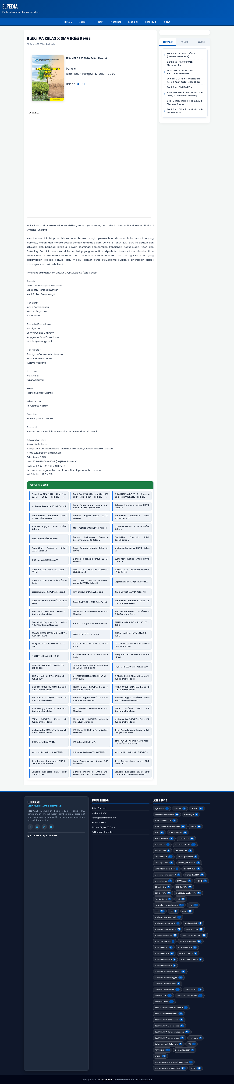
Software (195, 1038)
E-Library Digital (99, 813)
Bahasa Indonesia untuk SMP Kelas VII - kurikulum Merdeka (132, 773)
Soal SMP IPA (193, 989)
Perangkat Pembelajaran (104, 817)
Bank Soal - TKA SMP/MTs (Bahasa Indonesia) (181, 55)
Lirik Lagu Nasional (188, 863)
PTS (173, 911)
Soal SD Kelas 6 (187, 953)
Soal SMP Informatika (167, 989)
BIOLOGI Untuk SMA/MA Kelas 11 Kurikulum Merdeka (49, 688)
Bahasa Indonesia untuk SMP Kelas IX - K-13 (49, 773)
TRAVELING (162, 1050)
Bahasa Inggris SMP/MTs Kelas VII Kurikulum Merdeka (90, 699)
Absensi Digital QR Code (103, 827)
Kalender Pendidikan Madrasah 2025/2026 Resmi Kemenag (185, 94)
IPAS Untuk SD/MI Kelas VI (45, 560)
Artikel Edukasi (99, 808)
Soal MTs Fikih (193, 923)
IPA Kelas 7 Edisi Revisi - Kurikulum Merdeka (90, 613)
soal (186, 911)
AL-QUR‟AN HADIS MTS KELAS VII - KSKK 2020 (90, 677)
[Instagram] (44, 827)
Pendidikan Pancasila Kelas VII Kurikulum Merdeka (132, 602)
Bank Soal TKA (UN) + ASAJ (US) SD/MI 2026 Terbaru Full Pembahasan (49, 495)
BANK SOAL (51, 835)
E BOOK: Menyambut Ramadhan (90, 623)
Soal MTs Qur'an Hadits (167, 929)
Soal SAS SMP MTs (190, 941)
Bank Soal (133, 22)
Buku (159, 832)
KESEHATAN (186, 838)
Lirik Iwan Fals (183, 850)
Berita (195, 826)
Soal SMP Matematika (189, 995)
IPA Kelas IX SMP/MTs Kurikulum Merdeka (90, 731)
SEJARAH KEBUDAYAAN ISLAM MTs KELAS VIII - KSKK (132, 645)
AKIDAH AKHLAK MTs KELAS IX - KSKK (132, 634)
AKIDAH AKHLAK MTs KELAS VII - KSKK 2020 (49, 677)
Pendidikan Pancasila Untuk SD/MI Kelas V (132, 538)
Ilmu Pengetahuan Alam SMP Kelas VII (132, 762)
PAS (180, 899)
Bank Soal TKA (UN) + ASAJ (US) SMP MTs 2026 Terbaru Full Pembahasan (90, 495)
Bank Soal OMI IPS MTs (179, 87)
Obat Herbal (162, 887)
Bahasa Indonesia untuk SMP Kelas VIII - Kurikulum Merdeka (90, 773)
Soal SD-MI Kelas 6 (165, 965)
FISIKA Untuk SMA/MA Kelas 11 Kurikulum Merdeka (90, 688)
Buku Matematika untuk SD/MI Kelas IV (132, 560)
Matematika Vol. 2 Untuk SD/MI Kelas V (132, 528)
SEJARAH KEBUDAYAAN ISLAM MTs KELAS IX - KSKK (49, 634)
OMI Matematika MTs (188, 893)
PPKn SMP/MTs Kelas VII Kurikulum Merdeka (49, 720)
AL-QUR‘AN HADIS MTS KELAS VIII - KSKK (132, 656)
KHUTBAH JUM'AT (185, 844)
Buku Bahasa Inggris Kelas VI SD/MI (90, 549)
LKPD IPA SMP (191, 869)
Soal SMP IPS (163, 995)
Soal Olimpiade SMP (193, 935)
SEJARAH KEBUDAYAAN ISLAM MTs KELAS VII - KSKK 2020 (90, 667)
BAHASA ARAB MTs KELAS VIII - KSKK (90, 645)
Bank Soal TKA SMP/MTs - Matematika (181, 63)
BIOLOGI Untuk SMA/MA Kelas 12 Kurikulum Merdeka (132, 677)
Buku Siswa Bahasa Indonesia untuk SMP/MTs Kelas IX (90, 582)
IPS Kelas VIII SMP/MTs (43, 742)
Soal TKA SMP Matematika (169, 1038)
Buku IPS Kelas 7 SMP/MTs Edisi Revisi (49, 602)
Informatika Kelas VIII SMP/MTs (131, 752)
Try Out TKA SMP (184, 1050)
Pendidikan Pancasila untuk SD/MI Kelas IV (132, 517)
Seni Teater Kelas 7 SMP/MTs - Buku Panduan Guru (132, 613)
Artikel (83, 22)
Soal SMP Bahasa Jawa (167, 983)
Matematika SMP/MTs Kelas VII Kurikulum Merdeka (49, 731)
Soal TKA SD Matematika (168, 1013)
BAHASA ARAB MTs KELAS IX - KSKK (132, 623)
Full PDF (81, 84)
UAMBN (160, 1056)
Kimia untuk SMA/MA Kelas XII (130, 592)
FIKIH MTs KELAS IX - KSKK (86, 634)
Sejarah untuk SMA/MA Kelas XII (48, 592)
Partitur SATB (162, 899)
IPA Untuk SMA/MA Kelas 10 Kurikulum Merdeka (49, 699)
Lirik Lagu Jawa (163, 863)
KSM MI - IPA (162, 850)
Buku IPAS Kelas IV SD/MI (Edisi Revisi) (49, 582)
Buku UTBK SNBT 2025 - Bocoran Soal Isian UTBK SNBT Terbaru (132, 495)
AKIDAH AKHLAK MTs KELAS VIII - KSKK (90, 656)
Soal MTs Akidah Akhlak (167, 917)
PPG (193, 905)
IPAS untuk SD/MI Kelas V (45, 538)
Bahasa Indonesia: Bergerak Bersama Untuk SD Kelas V (90, 538)
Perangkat (115, 22)
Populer (169, 41)
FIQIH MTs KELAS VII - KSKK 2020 (131, 667)
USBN (195, 1068)
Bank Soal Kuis (99, 822)
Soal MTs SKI (194, 929)
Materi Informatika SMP (167, 875)
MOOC (201, 881)
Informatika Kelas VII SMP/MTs (89, 752)
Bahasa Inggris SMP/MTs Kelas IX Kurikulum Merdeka (49, 710)
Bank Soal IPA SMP (165, 820)
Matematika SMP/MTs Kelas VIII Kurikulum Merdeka (132, 720)
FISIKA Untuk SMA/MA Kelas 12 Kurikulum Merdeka (132, 688)
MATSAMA (183, 881)
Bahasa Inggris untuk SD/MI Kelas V (49, 528)
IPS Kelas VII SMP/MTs (84, 742)
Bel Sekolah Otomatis (102, 832)
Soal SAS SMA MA (164, 941)
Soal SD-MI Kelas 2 (165, 959)
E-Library (99, 22)
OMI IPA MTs (183, 887)
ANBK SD (179, 808)
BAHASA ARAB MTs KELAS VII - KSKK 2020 (49, 667)
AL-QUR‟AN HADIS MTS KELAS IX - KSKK (49, 645)
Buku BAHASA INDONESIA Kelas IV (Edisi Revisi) (132, 571)
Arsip (202, 41)
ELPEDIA (10, 6)
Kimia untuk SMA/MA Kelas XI (88, 592)
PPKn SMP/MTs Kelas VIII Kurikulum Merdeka (132, 710)
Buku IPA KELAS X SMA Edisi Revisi (90, 602)
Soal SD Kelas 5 (164, 953)
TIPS (191, 1044)
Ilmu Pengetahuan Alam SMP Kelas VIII (90, 762)
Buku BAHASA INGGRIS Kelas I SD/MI (49, 571)
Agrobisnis (161, 808)
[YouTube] (51, 827)
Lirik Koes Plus (163, 856)
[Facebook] (30, 827)
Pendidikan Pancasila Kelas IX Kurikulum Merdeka (49, 613)
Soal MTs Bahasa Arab (166, 923)
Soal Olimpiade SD (165, 935)
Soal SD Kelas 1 (163, 947)
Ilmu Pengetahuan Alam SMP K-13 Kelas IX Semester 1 (49, 762)
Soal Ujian (150, 22)
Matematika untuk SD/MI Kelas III (49, 506)
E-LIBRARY (35, 835)
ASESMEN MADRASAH (166, 814)
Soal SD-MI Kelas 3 (191, 959)
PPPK (159, 911)
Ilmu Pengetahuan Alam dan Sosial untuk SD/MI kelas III (90, 506)
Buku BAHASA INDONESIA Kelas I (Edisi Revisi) (90, 571)
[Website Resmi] (37, 827)
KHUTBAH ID (161, 844)
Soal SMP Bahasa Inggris (168, 977)
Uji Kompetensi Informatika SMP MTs (173, 1062)
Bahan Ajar (190, 814)
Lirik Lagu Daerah (187, 856)
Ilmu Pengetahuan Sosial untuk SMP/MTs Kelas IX (132, 731)
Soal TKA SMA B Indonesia (168, 1020)
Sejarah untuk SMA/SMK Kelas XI (131, 582)
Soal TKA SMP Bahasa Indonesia (171, 1032)
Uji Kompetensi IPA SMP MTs (169, 1068)
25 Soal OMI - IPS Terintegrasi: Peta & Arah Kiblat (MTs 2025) (183, 80)
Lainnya (166, 22)
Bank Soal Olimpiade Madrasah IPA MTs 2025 (185, 111)
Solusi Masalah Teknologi (168, 1044)
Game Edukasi (177, 832)
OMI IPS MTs (162, 893)
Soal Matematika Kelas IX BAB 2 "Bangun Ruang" (184, 102)
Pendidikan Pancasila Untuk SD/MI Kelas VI (49, 549)
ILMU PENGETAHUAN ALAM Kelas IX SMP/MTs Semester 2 (132, 742)
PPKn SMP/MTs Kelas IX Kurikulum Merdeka (90, 710)
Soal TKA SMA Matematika (169, 1026)
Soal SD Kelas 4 (187, 947)
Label (185, 41)
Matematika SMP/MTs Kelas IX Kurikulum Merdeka (90, 720)
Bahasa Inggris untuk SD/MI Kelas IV (90, 517)
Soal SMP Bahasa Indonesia (169, 971)
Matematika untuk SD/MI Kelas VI (132, 549)
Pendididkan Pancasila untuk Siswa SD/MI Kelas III (49, 517)
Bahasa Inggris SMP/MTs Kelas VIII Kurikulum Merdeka (132, 699)
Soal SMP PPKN (164, 1001)
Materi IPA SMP (194, 875)
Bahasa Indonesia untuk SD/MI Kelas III (132, 506)
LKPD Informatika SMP (166, 869)
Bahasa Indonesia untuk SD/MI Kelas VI (90, 560)
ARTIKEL (196, 808)
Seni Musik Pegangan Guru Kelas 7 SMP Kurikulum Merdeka (49, 623)
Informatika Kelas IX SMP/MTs (47, 752)
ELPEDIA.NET (105, 1079)
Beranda (68, 22)
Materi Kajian (163, 881)
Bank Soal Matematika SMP (169, 826)
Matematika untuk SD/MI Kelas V (90, 528)
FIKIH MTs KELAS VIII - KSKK (45, 656)
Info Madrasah (163, 838)
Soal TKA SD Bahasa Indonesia (171, 1007)
